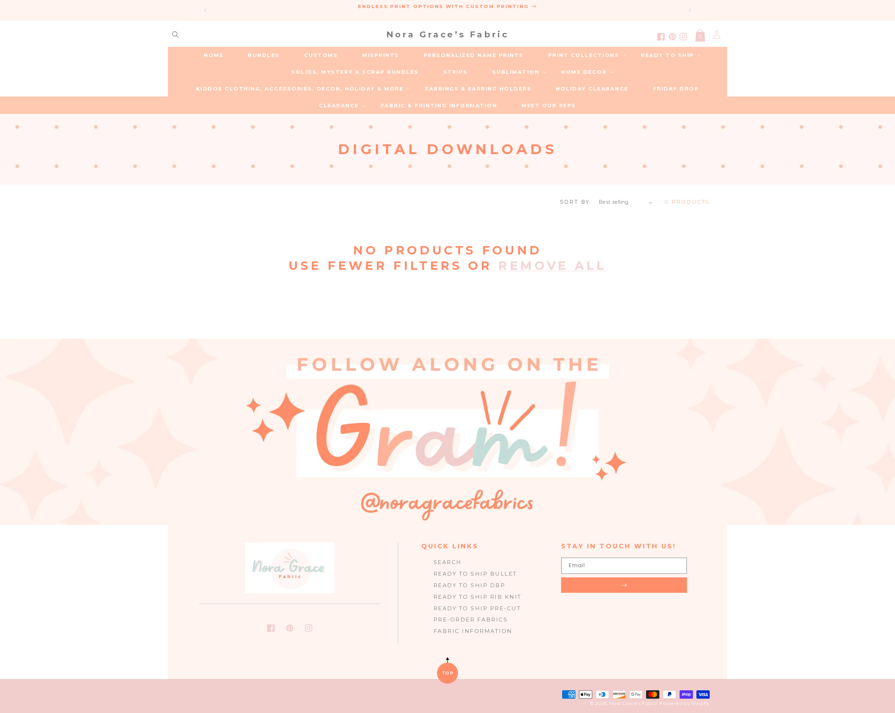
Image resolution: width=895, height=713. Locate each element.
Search (448, 562)
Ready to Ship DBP (470, 585)
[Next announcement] (689, 10)
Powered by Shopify (684, 703)
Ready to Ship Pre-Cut (477, 608)
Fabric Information (473, 631)
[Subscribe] (624, 585)
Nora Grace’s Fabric (633, 703)
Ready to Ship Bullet (475, 573)
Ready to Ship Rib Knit (478, 596)
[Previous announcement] (205, 10)
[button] (175, 34)
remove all (552, 265)
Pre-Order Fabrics (471, 619)
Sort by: (576, 202)
